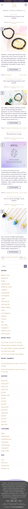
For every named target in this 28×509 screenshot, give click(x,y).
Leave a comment (23, 75)
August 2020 (4, 413)
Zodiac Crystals (18, 132)
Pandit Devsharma (5, 369)
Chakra (3, 433)
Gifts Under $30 (5, 301)
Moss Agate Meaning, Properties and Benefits (14, 82)
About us (21, 503)
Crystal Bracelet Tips (6, 439)
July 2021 (3, 398)
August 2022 (4, 389)
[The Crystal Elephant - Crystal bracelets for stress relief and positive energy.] (14, 5)
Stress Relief (4, 325)
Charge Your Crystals (6, 287)
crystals (3, 298)
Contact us (6, 504)
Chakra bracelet (5, 436)
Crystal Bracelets (5, 293)
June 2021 (3, 401)
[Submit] (25, 266)
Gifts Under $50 (5, 304)
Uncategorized (14, 14)
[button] (2, 5)
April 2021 (3, 404)
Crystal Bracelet (5, 363)
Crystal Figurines (5, 296)
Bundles (3, 281)
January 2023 (4, 386)
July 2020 (3, 416)
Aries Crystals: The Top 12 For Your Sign (11, 342)
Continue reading (14, 69)
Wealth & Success (5, 331)
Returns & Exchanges (12, 503)
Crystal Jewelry (18, 196)
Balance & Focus (5, 275)
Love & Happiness (6, 313)
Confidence (4, 290)
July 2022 (3, 392)
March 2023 (4, 381)
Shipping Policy (22, 504)
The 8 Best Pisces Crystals (14, 134)
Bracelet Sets (4, 278)
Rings (2, 322)
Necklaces (3, 316)
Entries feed (4, 463)
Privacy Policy (13, 504)
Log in (2, 460)
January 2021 (4, 410)
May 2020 (3, 422)
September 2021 (5, 395)
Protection (3, 319)
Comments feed (5, 465)
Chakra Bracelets (5, 284)
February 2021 (5, 407)
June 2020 (3, 419)
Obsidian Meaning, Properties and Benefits (14, 17)
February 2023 (5, 384)
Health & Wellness (6, 307)
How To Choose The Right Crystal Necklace (14, 199)
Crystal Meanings (18, 79)
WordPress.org (5, 468)
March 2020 (4, 424)
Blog (5, 503)
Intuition (3, 310)
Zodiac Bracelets (5, 334)
